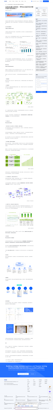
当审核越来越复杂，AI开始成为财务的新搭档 (41, 29)
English (38, 1)
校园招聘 (46, 381)
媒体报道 (40, 386)
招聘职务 (46, 383)
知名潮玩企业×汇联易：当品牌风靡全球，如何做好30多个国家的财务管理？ (41, 70)
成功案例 (40, 381)
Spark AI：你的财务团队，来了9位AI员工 (41, 51)
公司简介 (34, 381)
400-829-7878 (34, 1)
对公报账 (44, 11)
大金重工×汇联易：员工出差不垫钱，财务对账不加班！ (41, 36)
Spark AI (10, 1)
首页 (6, 4)
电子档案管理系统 (38, 15)
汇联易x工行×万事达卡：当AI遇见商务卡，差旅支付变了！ (41, 59)
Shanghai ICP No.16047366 (8, 408)
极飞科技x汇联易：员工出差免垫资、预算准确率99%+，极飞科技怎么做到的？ (41, 54)
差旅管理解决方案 (44, 13)
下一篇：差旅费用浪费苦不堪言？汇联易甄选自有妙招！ (13, 361)
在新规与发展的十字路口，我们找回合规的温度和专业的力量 (41, 49)
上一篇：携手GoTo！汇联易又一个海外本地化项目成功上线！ (14, 359)
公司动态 (34, 383)
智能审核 (38, 13)
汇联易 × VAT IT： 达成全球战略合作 (41, 33)
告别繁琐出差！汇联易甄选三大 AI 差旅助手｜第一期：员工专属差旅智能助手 (41, 67)
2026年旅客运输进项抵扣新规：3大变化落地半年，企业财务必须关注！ (41, 62)
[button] (49, 392)
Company (22, 1)
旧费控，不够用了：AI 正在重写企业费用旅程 (41, 38)
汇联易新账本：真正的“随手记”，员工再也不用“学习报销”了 (41, 46)
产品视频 (28, 391)
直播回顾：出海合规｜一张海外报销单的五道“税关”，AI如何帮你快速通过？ (41, 64)
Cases (19, 1)
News (25, 1)
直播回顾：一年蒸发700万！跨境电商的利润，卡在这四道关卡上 (41, 41)
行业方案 (40, 383)
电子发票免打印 (38, 11)
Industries (16, 1)
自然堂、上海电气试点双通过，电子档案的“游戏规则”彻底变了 (41, 24)
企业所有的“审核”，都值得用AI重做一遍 (41, 31)
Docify (28, 389)
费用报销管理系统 (44, 15)
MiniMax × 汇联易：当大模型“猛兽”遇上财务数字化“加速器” (41, 26)
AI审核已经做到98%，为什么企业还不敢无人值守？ (41, 21)
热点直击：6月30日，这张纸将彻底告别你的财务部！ (41, 44)
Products (13, 1)
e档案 (28, 386)
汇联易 (28, 383)
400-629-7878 (8, 384)
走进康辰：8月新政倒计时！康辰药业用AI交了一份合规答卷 (41, 56)
